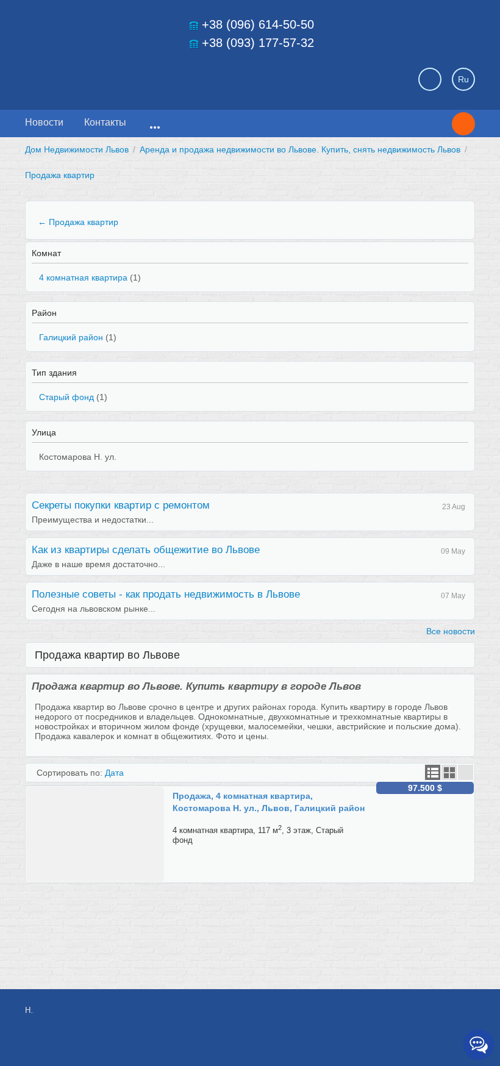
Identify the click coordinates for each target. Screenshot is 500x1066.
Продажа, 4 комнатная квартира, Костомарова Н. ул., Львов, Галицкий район (269, 802)
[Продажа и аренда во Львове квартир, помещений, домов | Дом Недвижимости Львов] (110, 75)
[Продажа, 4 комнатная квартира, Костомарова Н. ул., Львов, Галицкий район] (99, 791)
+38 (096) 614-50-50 (258, 24)
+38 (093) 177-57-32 (258, 42)
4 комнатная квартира (83, 277)
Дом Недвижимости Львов (77, 149)
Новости (44, 122)
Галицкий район (71, 337)
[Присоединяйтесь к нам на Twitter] (410, 1016)
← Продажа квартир (78, 222)
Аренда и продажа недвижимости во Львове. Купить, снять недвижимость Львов (300, 149)
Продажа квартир (60, 175)
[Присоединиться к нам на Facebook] (383, 1016)
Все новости (450, 631)
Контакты (105, 122)
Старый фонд (66, 397)
